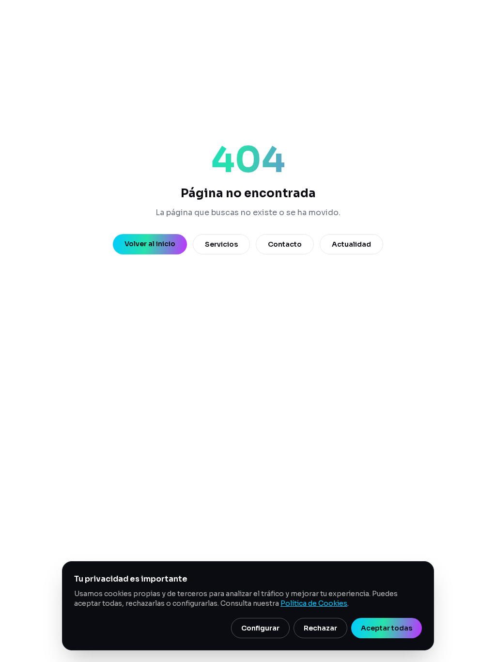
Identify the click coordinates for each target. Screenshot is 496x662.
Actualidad (351, 244)
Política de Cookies (313, 603)
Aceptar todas (386, 628)
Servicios (221, 244)
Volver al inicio (149, 243)
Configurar (260, 628)
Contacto (285, 244)
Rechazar (320, 628)
